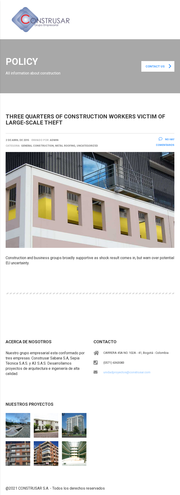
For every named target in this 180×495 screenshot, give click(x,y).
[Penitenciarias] (74, 452)
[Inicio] (42, 19)
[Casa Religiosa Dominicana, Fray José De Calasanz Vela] (46, 423)
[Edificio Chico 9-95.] (46, 452)
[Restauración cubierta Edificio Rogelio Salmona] (18, 423)
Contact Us (155, 66)
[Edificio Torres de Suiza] (18, 452)
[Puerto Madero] (74, 423)
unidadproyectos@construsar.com (126, 372)
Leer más (17, 279)
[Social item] (8, 386)
